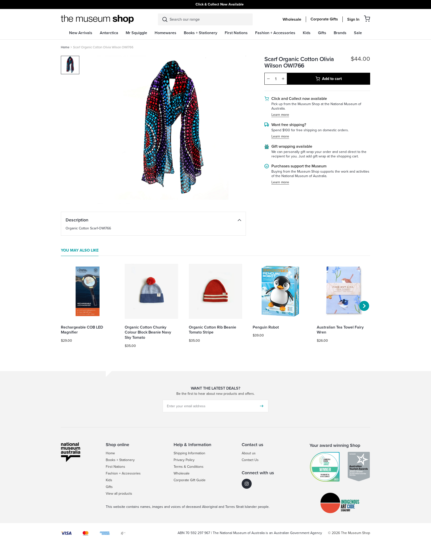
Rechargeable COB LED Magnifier (82, 330)
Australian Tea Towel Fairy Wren (340, 330)
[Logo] (97, 19)
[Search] (164, 19)
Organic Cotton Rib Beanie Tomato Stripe (212, 330)
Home (65, 47)
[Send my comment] (261, 406)
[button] (367, 18)
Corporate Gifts (324, 19)
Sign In (353, 19)
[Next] (364, 306)
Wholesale (292, 19)
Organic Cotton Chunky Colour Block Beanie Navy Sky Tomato (148, 332)
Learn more (280, 115)
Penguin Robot (266, 327)
